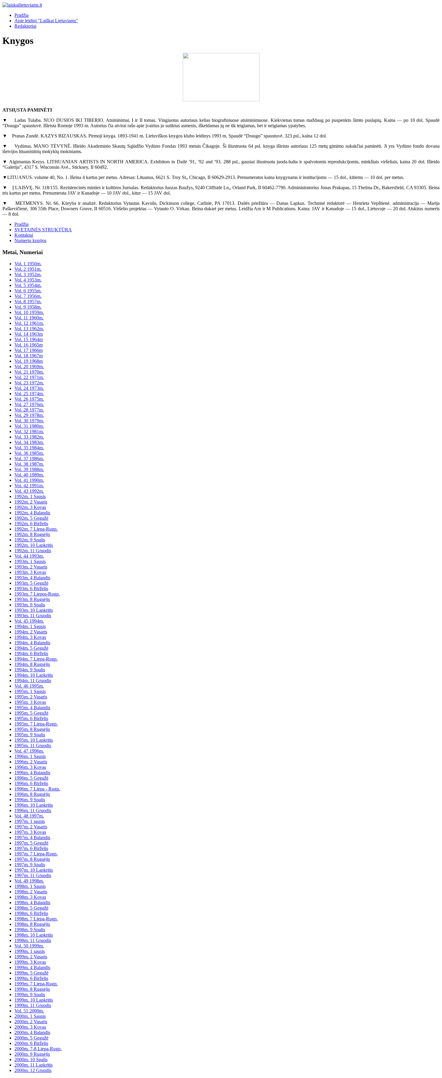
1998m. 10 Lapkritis (33, 935)
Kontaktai (23, 235)
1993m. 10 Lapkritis (33, 610)
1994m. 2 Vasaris (30, 631)
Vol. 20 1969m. (29, 366)
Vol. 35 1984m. (29, 447)
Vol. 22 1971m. (29, 377)
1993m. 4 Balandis (32, 577)
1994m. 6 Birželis (31, 653)
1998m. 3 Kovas (30, 897)
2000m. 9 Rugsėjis (32, 1054)
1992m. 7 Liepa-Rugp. (36, 528)
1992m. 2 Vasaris (30, 501)
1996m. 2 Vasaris (30, 761)
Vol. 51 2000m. (29, 1010)
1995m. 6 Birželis (31, 718)
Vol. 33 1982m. (29, 436)
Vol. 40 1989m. (29, 474)
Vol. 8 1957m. (27, 301)
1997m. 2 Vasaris (30, 826)
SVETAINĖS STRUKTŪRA (43, 229)
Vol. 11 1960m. (29, 317)
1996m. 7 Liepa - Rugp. (37, 788)
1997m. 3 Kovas (30, 832)
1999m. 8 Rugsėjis (32, 989)
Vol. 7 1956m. (27, 296)
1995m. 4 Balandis (32, 707)
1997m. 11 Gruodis (32, 875)
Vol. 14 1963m (28, 334)
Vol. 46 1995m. (29, 685)
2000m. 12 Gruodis (32, 1070)
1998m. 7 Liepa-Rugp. (36, 918)
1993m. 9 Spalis (29, 604)
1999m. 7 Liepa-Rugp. (36, 983)
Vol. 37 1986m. (29, 458)
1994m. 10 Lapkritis (33, 675)
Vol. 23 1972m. (29, 382)
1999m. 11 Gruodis (32, 1005)
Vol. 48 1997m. (29, 815)
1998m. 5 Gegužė (31, 907)
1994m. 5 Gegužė (31, 648)
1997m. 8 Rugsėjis (32, 859)
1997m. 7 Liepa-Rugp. (36, 853)
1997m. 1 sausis (29, 821)
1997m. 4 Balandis (32, 837)
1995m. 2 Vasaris (30, 696)
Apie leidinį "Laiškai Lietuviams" (46, 20)
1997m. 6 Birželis (31, 848)
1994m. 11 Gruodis (32, 680)
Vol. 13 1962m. (29, 328)
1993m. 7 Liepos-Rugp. (37, 593)
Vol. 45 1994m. (29, 621)
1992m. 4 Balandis (32, 512)
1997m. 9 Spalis (29, 864)
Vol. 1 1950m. (27, 263)
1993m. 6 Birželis (31, 588)
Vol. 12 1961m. (29, 323)
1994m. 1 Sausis (30, 626)
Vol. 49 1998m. (29, 880)
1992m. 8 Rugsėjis (32, 534)
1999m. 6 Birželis (31, 978)
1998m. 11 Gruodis (32, 940)
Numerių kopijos (30, 240)
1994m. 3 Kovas (30, 637)
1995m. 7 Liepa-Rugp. (36, 723)
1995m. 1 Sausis (30, 691)
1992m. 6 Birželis (31, 523)
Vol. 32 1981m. (29, 431)
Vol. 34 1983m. (29, 442)
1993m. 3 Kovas (30, 572)
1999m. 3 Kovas (30, 962)
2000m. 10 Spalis (31, 1059)
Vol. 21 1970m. (29, 371)
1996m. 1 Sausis (30, 756)
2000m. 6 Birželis (31, 1043)
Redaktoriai (25, 26)
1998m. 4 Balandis (32, 902)
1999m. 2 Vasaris (30, 956)
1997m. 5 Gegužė (31, 842)
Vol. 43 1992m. (29, 491)
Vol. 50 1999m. (29, 945)
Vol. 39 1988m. (29, 469)
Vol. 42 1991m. (29, 485)
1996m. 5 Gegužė (31, 778)
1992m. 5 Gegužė (31, 518)
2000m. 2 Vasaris (30, 1021)
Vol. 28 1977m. (29, 409)
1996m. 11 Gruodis (32, 810)
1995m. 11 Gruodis (32, 745)
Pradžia (21, 15)
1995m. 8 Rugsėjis (32, 729)
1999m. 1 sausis (29, 951)
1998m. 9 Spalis (29, 929)
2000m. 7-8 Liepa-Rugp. (38, 1048)
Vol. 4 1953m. (27, 279)
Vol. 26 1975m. (29, 399)
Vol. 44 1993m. (29, 556)
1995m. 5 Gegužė (31, 713)
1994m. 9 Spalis (29, 669)
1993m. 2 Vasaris (30, 566)
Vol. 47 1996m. (29, 750)
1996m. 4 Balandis (32, 772)
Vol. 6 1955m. (27, 290)
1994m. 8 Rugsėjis (32, 664)
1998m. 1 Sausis (30, 886)
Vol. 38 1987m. (29, 464)
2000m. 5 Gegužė (31, 1037)
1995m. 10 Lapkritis (33, 740)
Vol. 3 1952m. (27, 274)
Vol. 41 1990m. (29, 480)
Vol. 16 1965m (28, 344)
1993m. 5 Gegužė (31, 583)
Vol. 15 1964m (28, 339)
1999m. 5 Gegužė (31, 972)
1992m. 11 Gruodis (32, 550)
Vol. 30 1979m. (29, 420)
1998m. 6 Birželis (31, 913)
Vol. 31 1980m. (29, 426)
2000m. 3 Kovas (30, 1027)
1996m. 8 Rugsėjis (32, 794)
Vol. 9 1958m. (27, 307)
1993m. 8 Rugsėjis (32, 599)
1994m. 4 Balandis (32, 642)
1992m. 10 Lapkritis (33, 545)
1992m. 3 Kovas (30, 507)
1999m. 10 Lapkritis (33, 1000)
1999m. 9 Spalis (29, 994)
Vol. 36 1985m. (29, 453)
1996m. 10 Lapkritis (33, 805)
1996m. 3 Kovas (30, 767)
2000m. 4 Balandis (32, 1032)
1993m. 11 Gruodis (32, 615)
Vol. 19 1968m (28, 361)
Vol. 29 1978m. (29, 415)
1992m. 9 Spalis (29, 539)
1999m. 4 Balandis (32, 967)
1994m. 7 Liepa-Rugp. (36, 658)
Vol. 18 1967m (28, 355)
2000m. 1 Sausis (30, 1016)
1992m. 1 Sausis (30, 496)
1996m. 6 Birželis (31, 783)
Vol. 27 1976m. (29, 404)
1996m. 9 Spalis (29, 799)
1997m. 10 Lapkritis (33, 870)
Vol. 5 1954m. (27, 285)
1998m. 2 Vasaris (30, 891)
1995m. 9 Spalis (29, 734)
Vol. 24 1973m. (29, 388)
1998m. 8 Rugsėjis (32, 924)
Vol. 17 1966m (28, 350)
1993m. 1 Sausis (30, 561)
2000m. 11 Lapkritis (33, 1064)
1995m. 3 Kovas (30, 702)
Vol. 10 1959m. (29, 312)
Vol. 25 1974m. (29, 393)
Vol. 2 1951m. (27, 269)
